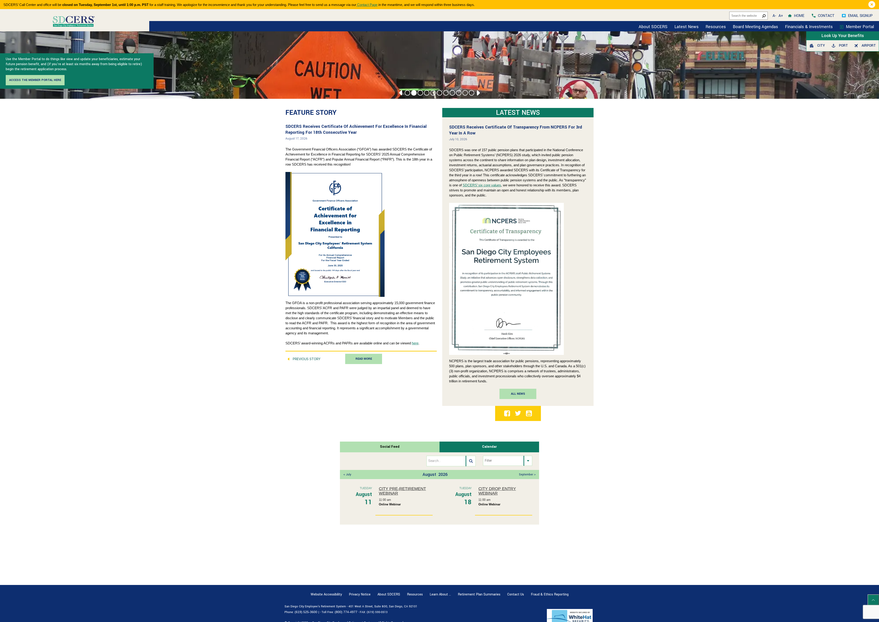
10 (465, 93)
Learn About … (440, 594)
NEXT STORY (419, 359)
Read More (363, 359)
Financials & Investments (809, 27)
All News (518, 394)
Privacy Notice (360, 594)
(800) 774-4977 (346, 612)
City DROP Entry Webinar (497, 491)
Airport (868, 45)
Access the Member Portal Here (35, 80)
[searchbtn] (471, 461)
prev (401, 93)
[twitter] (518, 413)
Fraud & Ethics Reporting (550, 594)
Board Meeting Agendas (755, 27)
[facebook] (507, 413)
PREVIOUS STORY (306, 359)
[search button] (764, 16)
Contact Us (515, 594)
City (820, 45)
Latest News (686, 27)
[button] (872, 4)
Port (843, 45)
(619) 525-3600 (306, 612)
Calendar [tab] (489, 446)
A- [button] (774, 15)
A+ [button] (781, 15)
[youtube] (529, 413)
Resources (715, 27)
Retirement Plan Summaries (479, 594)
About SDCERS (653, 27)
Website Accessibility (326, 594)
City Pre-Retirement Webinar (402, 491)
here (415, 343)
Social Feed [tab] (389, 446)
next (477, 93)
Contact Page (366, 5)
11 (471, 93)
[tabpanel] (439, 488)
